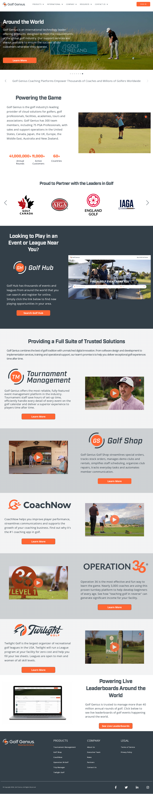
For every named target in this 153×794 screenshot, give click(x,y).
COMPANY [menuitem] (70, 4)
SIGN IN (143, 4)
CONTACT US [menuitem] (100, 4)
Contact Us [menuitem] (91, 768)
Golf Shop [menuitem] (57, 752)
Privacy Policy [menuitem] (126, 752)
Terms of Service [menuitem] (128, 747)
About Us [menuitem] (91, 747)
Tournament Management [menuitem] (64, 747)
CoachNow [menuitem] (57, 757)
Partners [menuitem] (90, 762)
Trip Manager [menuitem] (59, 768)
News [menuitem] (89, 757)
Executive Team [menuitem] (93, 752)
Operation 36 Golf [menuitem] (61, 762)
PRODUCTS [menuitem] (36, 4)
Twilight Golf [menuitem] (59, 773)
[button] (70, 74)
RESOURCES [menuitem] (84, 4)
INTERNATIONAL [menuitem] (53, 4)
